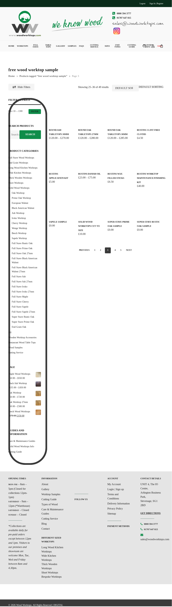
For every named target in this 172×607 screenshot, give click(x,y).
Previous (84, 250)
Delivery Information (118, 503)
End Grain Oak (19, 327)
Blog (44, 523)
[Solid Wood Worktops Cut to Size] (90, 204)
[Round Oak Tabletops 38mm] (120, 112)
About (44, 484)
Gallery (45, 489)
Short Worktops (15, 183)
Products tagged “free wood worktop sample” (43, 76)
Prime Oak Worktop (21, 198)
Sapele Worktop (19, 238)
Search (30, 134)
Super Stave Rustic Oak (23, 317)
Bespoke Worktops (51, 576)
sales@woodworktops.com (154, 539)
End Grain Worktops (18, 162)
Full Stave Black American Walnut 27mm (24, 269)
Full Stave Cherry (20, 301)
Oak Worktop (18, 193)
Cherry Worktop (19, 223)
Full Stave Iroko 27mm (23, 291)
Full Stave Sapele (20, 307)
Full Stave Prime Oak (22, 248)
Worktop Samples (50, 494)
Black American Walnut (23, 208)
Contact (45, 528)
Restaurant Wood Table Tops (22, 342)
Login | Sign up (115, 489)
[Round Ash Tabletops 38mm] (61, 112)
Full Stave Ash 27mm (22, 281)
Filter (34, 111)
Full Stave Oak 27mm (22, 253)
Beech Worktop (19, 233)
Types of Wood (49, 504)
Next (129, 250)
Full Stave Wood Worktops (21, 157)
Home (11, 76)
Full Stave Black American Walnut (24, 260)
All (9, 332)
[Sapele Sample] (61, 204)
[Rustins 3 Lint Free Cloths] (149, 112)
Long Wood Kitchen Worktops (22, 168)
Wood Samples (15, 347)
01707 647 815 (151, 529)
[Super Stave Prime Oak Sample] (120, 204)
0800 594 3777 (151, 524)
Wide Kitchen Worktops (19, 173)
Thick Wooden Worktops (20, 178)
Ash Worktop (18, 213)
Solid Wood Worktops (18, 188)
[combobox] (151, 86)
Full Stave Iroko (19, 286)
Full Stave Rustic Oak (22, 243)
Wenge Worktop (19, 228)
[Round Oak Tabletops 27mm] (90, 112)
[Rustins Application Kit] (61, 156)
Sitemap (111, 513)
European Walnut (20, 203)
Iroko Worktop (19, 218)
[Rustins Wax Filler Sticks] (120, 156)
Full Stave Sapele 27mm (23, 312)
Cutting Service (15, 352)
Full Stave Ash (19, 276)
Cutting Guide (49, 499)
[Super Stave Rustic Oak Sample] (149, 204)
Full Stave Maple (20, 296)
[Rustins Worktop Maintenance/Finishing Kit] (149, 156)
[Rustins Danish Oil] (90, 156)
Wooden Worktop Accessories (22, 337)
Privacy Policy (115, 508)
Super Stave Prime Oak (23, 322)
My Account (114, 484)
